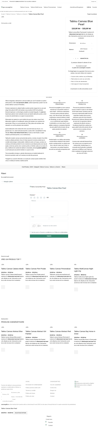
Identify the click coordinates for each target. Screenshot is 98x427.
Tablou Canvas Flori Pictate (35, 269)
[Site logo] (6, 7)
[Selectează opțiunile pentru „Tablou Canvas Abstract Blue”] (3, 350)
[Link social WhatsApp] (87, 1)
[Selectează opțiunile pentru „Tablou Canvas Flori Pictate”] (27, 287)
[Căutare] (85, 7)
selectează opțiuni (20, 412)
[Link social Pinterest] (85, 1)
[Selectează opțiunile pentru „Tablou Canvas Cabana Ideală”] (3, 287)
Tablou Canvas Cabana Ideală (12, 269)
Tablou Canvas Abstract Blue (12, 331)
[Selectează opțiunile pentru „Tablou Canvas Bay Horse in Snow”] (76, 352)
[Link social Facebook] (81, 1)
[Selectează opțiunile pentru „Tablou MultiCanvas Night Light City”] (76, 289)
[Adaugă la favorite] (3, 283)
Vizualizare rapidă (3, 291)
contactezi (17, 280)
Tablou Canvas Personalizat (60, 269)
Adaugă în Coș (84, 58)
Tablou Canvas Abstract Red (60, 331)
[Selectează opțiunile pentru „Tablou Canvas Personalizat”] (52, 287)
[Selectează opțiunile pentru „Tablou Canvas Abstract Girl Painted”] (27, 352)
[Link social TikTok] (89, 1)
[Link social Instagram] (83, 1)
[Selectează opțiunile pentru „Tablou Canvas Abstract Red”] (52, 350)
